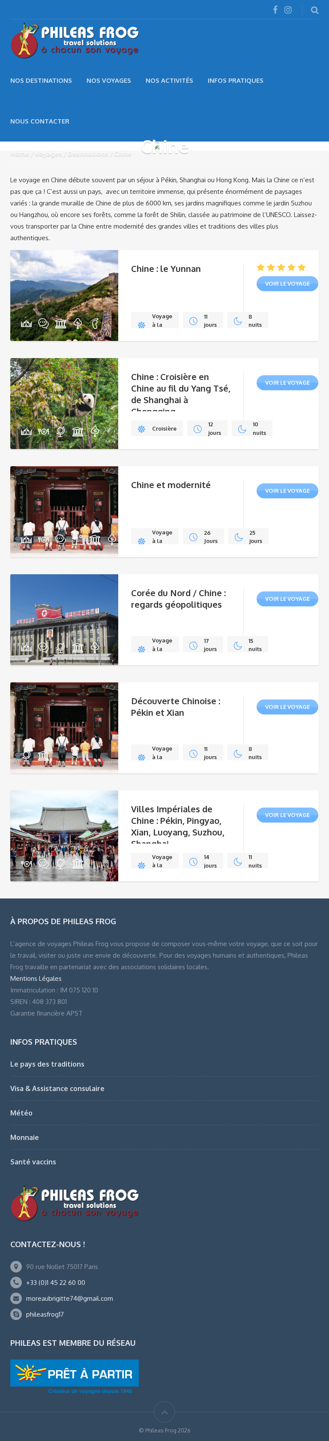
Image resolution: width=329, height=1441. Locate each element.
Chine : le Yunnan (166, 268)
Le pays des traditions (47, 1064)
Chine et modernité (171, 484)
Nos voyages (109, 80)
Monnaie (24, 1137)
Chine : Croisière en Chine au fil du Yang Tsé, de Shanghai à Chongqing (180, 394)
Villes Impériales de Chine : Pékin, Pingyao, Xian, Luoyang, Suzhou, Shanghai (177, 826)
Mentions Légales (36, 978)
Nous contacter (39, 121)
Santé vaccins (33, 1162)
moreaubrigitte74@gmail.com (69, 1298)
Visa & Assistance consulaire (57, 1088)
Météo (21, 1113)
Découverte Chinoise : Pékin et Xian (175, 706)
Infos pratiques (235, 80)
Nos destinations (41, 80)
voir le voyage (287, 283)
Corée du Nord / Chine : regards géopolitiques (178, 598)
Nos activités (169, 80)
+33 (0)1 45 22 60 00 (55, 1282)
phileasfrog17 (45, 1314)
